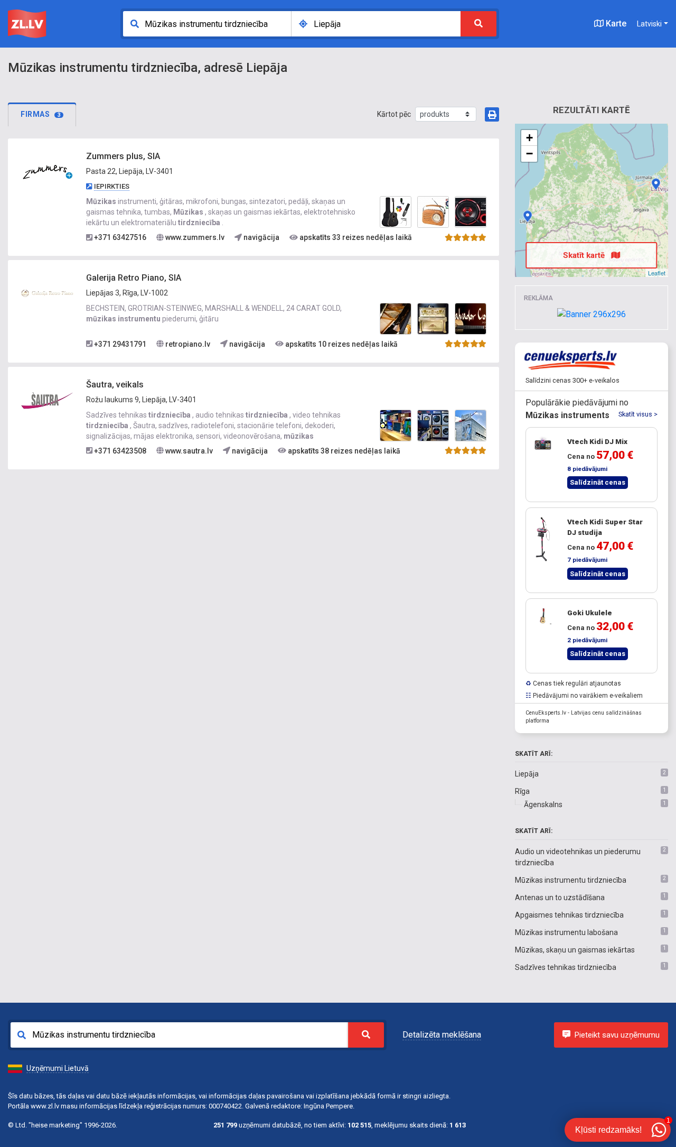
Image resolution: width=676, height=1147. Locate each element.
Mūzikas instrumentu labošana (566, 932)
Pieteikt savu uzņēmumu (617, 1035)
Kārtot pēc (394, 114)
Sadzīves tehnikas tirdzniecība (565, 967)
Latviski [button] (649, 24)
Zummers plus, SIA (123, 156)
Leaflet (656, 273)
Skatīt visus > (638, 414)
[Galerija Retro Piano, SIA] (47, 293)
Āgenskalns (543, 804)
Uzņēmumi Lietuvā (57, 1068)
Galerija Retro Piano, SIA (133, 278)
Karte (615, 23)
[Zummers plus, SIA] (47, 172)
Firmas (41, 114)
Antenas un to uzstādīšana (560, 897)
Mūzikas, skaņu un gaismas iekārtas (575, 950)
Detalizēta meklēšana (441, 1035)
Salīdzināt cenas (597, 482)
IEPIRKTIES (111, 186)
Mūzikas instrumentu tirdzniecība (570, 880)
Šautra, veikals (115, 385)
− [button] (529, 153)
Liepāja (527, 774)
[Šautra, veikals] (47, 399)
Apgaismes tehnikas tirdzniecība (569, 915)
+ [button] (529, 137)
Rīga (522, 791)
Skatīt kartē (585, 255)
